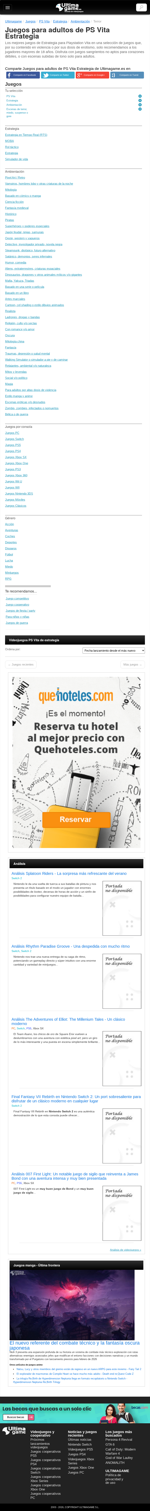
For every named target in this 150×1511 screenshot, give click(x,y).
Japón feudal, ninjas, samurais (24, 232)
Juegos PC (12, 432)
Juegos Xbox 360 (16, 475)
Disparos (11, 548)
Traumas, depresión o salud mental (27, 353)
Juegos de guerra (17, 622)
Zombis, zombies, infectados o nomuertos (32, 408)
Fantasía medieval (17, 208)
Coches (10, 536)
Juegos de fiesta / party (20, 610)
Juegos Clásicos (15, 505)
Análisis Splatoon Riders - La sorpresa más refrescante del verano (69, 873)
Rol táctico (12, 147)
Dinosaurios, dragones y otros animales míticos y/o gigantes (43, 274)
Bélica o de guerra (16, 414)
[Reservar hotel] (76, 762)
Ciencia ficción (14, 201)
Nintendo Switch (80, 1444)
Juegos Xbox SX (16, 457)
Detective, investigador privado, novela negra (33, 244)
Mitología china (14, 341)
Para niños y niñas (17, 616)
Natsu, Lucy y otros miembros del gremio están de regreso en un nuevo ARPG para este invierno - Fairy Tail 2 (79, 1369)
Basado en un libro (17, 292)
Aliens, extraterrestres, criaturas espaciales (32, 268)
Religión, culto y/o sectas (21, 323)
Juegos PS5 (13, 445)
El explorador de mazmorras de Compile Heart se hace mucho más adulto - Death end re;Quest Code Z (75, 1373)
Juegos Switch (14, 439)
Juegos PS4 (13, 451)
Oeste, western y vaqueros (22, 238)
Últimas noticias (79, 1439)
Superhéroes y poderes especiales (27, 226)
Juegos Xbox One (16, 463)
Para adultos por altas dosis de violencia (30, 390)
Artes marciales (15, 299)
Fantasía (10, 347)
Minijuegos (12, 572)
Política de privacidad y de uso (114, 1479)
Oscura (10, 335)
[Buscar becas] (75, 1413)
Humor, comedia (15, 262)
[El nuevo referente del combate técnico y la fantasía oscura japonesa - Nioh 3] (76, 1305)
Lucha (9, 560)
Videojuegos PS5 (80, 1449)
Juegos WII (12, 487)
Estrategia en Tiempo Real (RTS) (26, 134)
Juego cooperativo (17, 604)
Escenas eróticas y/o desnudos (25, 402)
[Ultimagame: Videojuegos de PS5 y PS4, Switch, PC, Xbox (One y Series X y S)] (69, 8)
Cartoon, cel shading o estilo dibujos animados (34, 305)
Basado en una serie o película (24, 286)
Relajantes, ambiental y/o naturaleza (28, 365)
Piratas (9, 220)
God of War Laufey (119, 1458)
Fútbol (9, 554)
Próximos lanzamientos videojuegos (40, 1443)
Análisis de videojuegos (124, 1249)
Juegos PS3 (13, 469)
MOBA (9, 141)
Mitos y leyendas (16, 371)
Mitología (11, 189)
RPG (8, 578)
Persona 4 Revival (118, 1439)
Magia (9, 384)
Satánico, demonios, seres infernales (28, 256)
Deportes (11, 542)
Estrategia (11, 153)
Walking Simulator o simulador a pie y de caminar (36, 359)
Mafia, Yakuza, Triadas (19, 280)
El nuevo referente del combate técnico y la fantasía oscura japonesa (75, 1345)
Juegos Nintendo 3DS (19, 493)
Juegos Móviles (15, 499)
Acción (9, 524)
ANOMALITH (114, 1463)
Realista (10, 311)
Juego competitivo (17, 598)
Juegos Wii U (13, 481)
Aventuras (11, 530)
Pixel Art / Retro (15, 177)
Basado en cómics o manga (23, 195)
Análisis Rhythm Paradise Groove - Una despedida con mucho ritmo (71, 946)
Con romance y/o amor (20, 329)
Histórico (10, 214)
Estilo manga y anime (19, 396)
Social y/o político (16, 377)
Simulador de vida (16, 159)
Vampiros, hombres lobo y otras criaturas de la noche (39, 183)
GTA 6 (109, 1444)
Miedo (9, 566)
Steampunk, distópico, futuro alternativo (30, 250)
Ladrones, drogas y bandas (22, 317)
